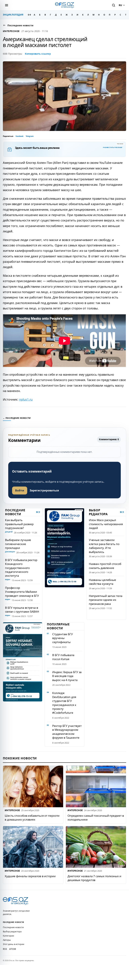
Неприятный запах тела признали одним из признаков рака (105, 600)
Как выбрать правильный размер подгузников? (19, 524)
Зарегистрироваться (44, 490)
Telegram (30, 136)
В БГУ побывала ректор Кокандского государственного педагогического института (21, 568)
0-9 (29, 14)
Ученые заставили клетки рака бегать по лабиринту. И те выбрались (104, 546)
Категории (8, 935)
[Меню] (6, 5)
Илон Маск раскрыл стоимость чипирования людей (106, 524)
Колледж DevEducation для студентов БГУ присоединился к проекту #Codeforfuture (64, 703)
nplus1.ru (26, 399)
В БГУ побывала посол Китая (63, 657)
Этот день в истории (13, 944)
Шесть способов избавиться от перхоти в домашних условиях (32, 817)
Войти (19, 490)
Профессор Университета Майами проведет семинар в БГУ (22, 592)
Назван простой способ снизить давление (105, 566)
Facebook (19, 136)
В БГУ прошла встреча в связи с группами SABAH (22, 609)
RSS (5, 949)
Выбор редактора (12, 931)
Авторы (7, 939)
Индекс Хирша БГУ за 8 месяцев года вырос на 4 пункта (67, 676)
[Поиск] (113, 5)
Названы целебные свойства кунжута (102, 582)
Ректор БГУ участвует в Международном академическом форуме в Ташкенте (67, 732)
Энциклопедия (13, 14)
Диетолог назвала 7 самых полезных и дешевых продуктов (94, 878)
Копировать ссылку (38, 53)
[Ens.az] (64, 5)
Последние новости (13, 927)
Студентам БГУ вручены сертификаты (62, 638)
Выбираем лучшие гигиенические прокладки (18, 544)
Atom (12, 949)
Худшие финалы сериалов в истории (30, 876)
